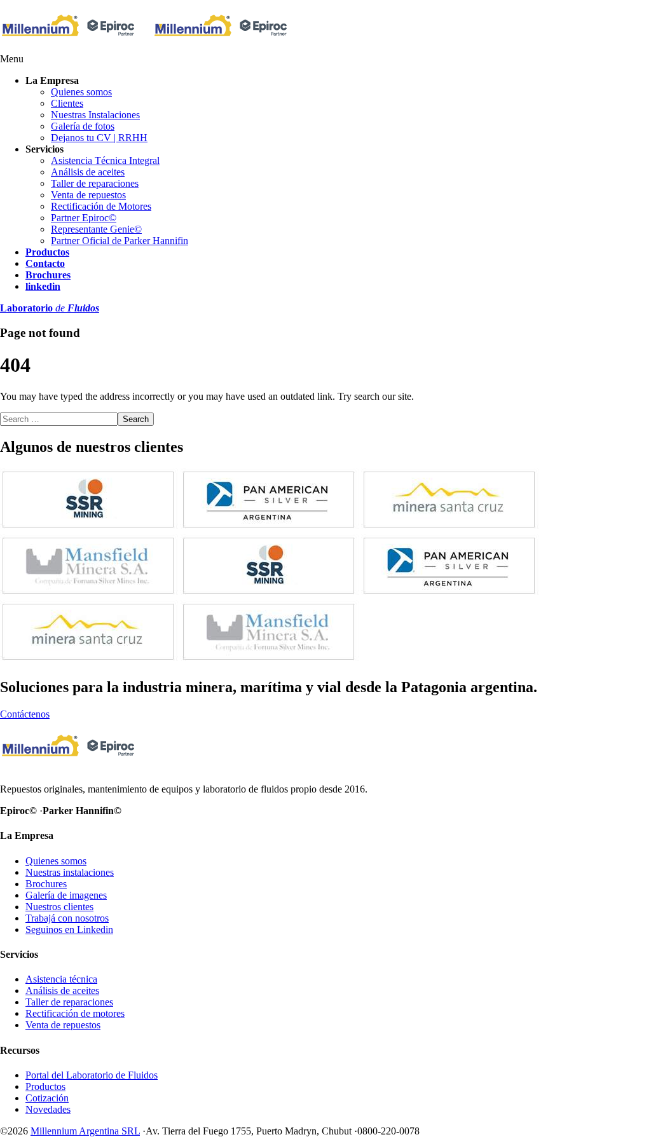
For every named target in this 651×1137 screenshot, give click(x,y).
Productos (45, 1086)
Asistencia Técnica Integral (105, 160)
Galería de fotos (82, 126)
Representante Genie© (96, 229)
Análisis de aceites (88, 172)
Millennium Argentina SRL (85, 1131)
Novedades (48, 1109)
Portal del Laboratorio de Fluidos (91, 1075)
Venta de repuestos (88, 194)
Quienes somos (81, 91)
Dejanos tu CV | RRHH (99, 137)
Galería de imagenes (66, 895)
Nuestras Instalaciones (95, 114)
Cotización (47, 1098)
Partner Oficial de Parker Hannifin (119, 240)
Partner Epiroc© (83, 217)
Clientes (67, 103)
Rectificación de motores (75, 1013)
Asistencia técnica (61, 979)
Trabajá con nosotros (67, 918)
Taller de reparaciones (95, 183)
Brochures (46, 883)
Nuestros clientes (59, 906)
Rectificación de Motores (101, 206)
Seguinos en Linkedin (69, 929)
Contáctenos (25, 714)
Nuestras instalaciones (69, 872)
